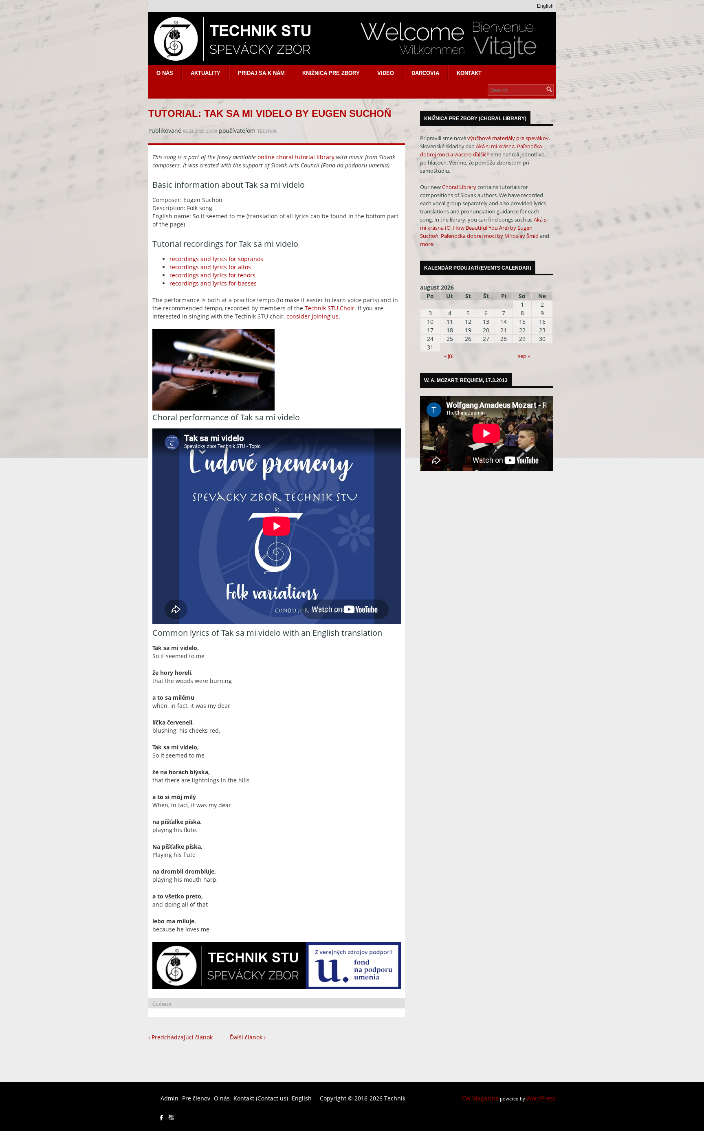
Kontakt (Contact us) (260, 1098)
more (426, 244)
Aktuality (205, 73)
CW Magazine (480, 1098)
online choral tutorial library (295, 157)
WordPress (541, 1098)
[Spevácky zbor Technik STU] (352, 38)
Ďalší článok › (248, 1037)
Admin (169, 1098)
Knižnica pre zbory (331, 73)
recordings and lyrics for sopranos (216, 259)
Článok (162, 1004)
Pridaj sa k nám (261, 73)
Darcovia (425, 73)
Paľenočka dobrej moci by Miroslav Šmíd (490, 235)
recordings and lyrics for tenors (212, 275)
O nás (164, 73)
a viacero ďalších (470, 154)
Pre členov (196, 1098)
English (545, 6)
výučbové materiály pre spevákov (508, 138)
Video (385, 73)
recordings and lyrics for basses (213, 283)
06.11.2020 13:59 (200, 131)
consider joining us (312, 316)
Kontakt (469, 73)
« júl (448, 356)
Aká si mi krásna (495, 146)
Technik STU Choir (329, 308)
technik (267, 131)
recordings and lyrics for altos (210, 267)
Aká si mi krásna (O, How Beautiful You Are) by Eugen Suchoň (484, 227)
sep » (524, 356)
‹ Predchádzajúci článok (180, 1037)
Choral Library (459, 187)
